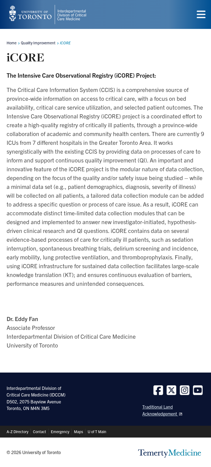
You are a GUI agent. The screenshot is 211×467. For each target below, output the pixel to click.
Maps (78, 431)
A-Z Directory (17, 431)
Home (11, 42)
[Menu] (201, 14)
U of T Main (97, 431)
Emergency (60, 431)
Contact (39, 431)
